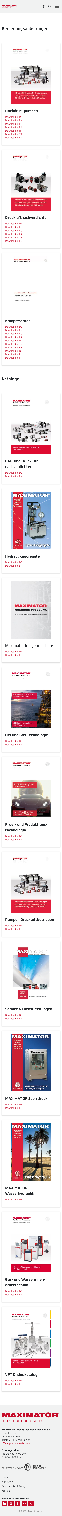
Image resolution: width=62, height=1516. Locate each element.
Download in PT (13, 357)
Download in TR (13, 134)
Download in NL (13, 350)
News (5, 1477)
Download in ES (13, 137)
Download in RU (13, 123)
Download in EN (13, 120)
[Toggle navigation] (56, 6)
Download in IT (13, 130)
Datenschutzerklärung (13, 1486)
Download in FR (13, 127)
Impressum (8, 1481)
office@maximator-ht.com (16, 1443)
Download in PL (13, 354)
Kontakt (6, 1490)
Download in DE (13, 116)
